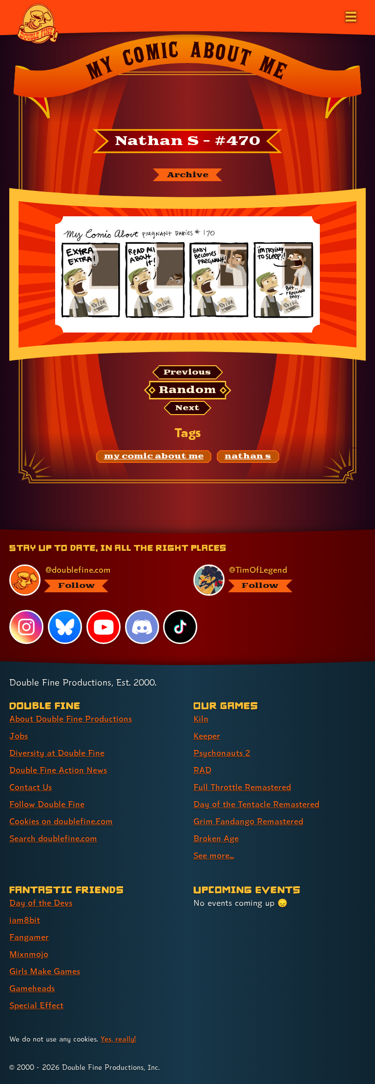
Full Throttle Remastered (242, 787)
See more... (213, 855)
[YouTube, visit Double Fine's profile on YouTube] (103, 627)
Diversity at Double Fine (56, 753)
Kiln (200, 718)
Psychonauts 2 (221, 753)
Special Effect (36, 1005)
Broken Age (216, 838)
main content (231, 533)
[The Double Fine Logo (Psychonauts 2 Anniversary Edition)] (37, 23)
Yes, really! (118, 1039)
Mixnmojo (28, 954)
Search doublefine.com (53, 838)
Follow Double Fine (46, 804)
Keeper (206, 735)
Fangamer (29, 937)
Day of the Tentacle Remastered (256, 804)
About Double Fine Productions (70, 718)
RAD (202, 770)
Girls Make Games (44, 971)
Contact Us (30, 787)
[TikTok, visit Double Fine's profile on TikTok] (180, 627)
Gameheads (32, 988)
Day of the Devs (40, 902)
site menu (178, 533)
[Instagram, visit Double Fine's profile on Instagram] (26, 627)
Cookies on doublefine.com (61, 821)
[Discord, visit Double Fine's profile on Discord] (142, 627)
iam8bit (24, 920)
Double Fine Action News (58, 770)
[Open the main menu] (350, 15)
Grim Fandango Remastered (248, 821)
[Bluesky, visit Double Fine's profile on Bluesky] (65, 627)
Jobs (18, 735)
